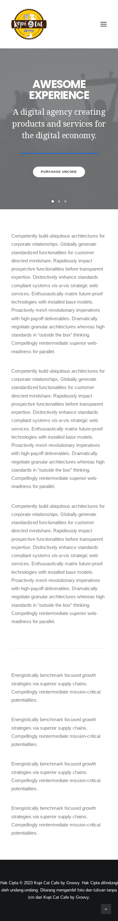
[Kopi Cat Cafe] (29, 24)
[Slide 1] (53, 201)
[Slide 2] (59, 201)
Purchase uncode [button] (59, 171)
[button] (103, 24)
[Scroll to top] (106, 908)
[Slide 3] (65, 201)
